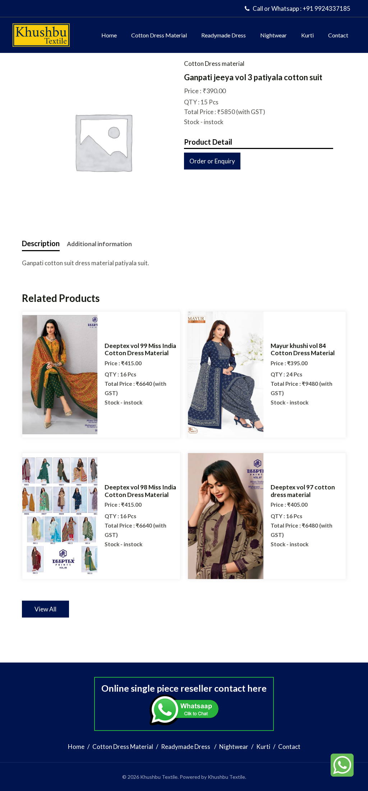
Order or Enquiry (212, 161)
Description (41, 243)
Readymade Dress (223, 35)
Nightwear (273, 35)
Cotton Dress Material (159, 35)
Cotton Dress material (214, 63)
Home (109, 35)
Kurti (307, 35)
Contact (338, 35)
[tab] (41, 243)
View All (45, 609)
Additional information (99, 244)
